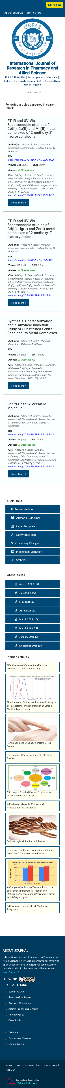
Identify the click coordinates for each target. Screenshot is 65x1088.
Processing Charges (26, 543)
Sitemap (10, 1070)
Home (9, 1065)
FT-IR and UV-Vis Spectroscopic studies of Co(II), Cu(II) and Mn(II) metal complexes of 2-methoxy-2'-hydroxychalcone (31, 129)
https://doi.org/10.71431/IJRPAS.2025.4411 (30, 260)
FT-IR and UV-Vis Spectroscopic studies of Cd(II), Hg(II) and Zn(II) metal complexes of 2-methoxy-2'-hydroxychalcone (31, 229)
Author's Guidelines (27, 517)
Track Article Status (19, 997)
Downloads (14, 1020)
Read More (18, 202)
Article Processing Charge (23, 1008)
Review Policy (16, 1014)
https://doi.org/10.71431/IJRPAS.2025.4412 (31, 159)
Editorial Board (47, 1065)
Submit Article (23, 509)
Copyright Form (25, 534)
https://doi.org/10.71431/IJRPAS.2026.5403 (31, 434)
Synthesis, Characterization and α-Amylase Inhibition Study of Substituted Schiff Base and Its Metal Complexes (32, 327)
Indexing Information (28, 551)
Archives (20, 559)
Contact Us (33, 13)
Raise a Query (16, 1043)
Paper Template (24, 526)
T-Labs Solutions (27, 1083)
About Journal (14, 13)
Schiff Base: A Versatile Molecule (26, 406)
